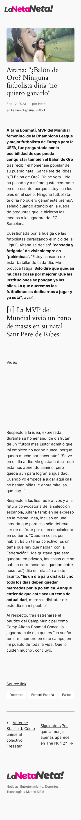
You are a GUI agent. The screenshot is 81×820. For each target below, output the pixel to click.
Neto (41, 104)
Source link (16, 684)
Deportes (16, 695)
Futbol (40, 110)
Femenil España (22, 110)
